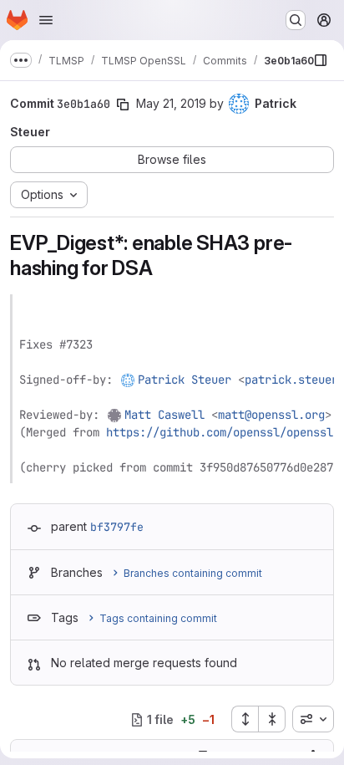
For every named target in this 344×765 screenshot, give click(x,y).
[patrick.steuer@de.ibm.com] (128, 379)
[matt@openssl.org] (115, 414)
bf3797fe (117, 526)
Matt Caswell (164, 414)
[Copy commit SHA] (123, 104)
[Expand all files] (244, 719)
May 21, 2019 (171, 103)
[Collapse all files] (272, 719)
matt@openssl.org (271, 414)
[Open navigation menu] (46, 20)
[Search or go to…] (296, 20)
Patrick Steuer (184, 379)
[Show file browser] (320, 60)
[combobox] (313, 719)
